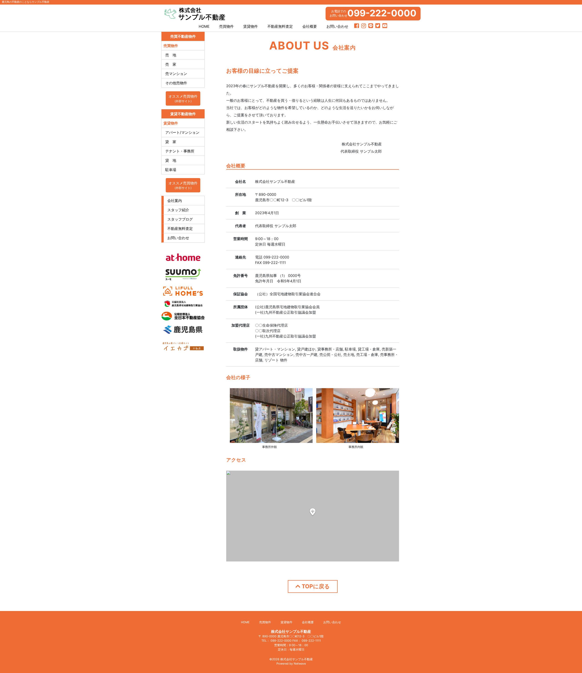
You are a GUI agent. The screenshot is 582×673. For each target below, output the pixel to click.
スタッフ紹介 (178, 210)
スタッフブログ (180, 219)
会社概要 (309, 26)
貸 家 (170, 141)
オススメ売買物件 (183, 98)
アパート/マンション (182, 132)
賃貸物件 (250, 26)
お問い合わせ (337, 26)
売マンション (176, 73)
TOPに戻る (315, 586)
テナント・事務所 (179, 151)
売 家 (170, 64)
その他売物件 (176, 83)
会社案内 (174, 200)
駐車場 (170, 169)
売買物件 (226, 26)
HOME (204, 26)
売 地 (170, 55)
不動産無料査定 (280, 26)
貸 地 (170, 160)
